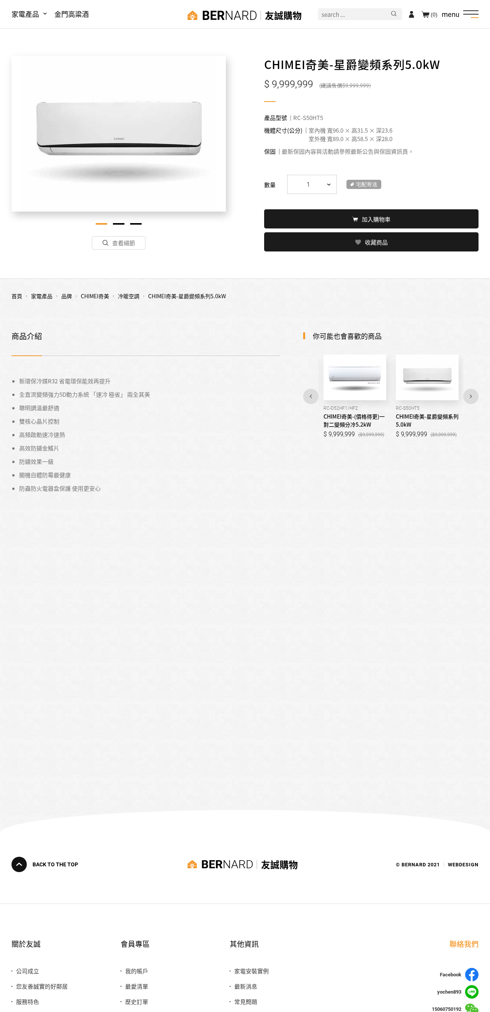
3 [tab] (136, 224)
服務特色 (27, 1001)
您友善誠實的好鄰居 (42, 986)
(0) (434, 14)
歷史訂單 (136, 1001)
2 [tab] (118, 224)
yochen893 (449, 992)
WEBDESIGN (463, 864)
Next (471, 396)
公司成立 (27, 971)
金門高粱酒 (71, 14)
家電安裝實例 (251, 971)
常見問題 (245, 1001)
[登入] (411, 14)
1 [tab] (101, 224)
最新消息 (245, 986)
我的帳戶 (136, 971)
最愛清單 (136, 986)
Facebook (450, 975)
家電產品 (25, 14)
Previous (310, 396)
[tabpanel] (118, 134)
